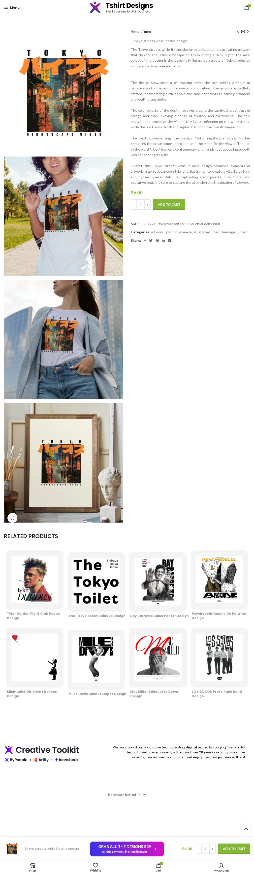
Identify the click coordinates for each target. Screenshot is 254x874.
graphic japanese (179, 232)
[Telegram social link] (169, 240)
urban (243, 232)
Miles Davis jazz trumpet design (97, 694)
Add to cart (169, 205)
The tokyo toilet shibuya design (97, 616)
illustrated (202, 232)
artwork (157, 232)
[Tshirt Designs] (127, 7)
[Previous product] (237, 31)
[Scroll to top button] (246, 829)
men (147, 31)
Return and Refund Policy (127, 795)
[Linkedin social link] (163, 240)
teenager (229, 232)
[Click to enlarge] (12, 518)
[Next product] (247, 31)
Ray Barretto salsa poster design (159, 616)
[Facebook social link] (145, 240)
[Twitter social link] (151, 240)
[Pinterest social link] (157, 240)
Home (135, 31)
